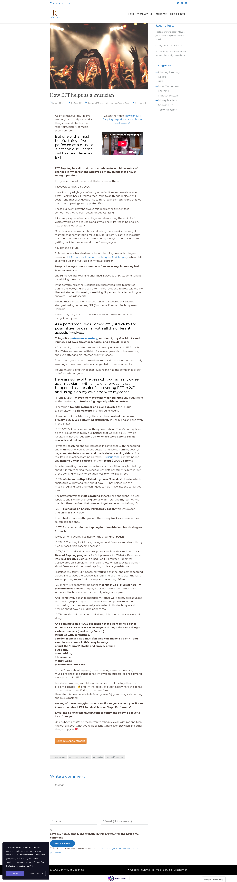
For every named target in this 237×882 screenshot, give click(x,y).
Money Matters (167, 100)
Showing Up (112, 103)
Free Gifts (161, 14)
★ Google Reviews (138, 869)
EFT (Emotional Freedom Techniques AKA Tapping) (97, 257)
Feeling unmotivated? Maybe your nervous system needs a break (170, 36)
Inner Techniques (168, 86)
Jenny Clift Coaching (115, 757)
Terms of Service (162, 869)
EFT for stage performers (79, 757)
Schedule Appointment (70, 740)
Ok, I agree (15, 873)
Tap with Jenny (124, 103)
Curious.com (111, 457)
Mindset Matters (168, 95)
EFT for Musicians (58, 757)
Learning (103, 103)
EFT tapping (98, 757)
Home (131, 14)
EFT (97, 103)
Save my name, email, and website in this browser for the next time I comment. (95, 835)
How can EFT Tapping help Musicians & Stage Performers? (122, 119)
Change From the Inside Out (170, 45)
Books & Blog (177, 14)
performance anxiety (83, 338)
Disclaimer (180, 869)
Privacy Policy (36, 873)
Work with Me (144, 14)
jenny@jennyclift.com (61, 3)
